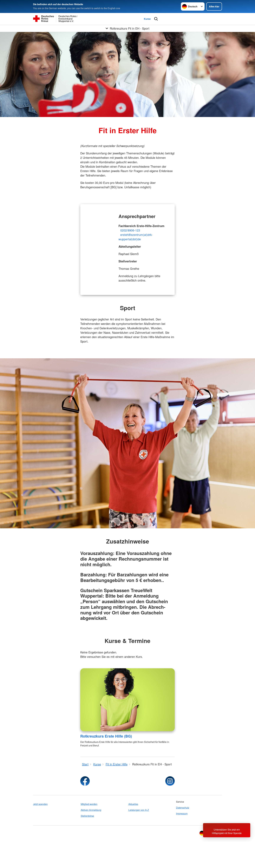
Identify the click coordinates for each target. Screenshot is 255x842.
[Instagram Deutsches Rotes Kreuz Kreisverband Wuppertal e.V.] (170, 781)
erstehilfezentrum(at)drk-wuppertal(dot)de (135, 236)
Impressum (182, 813)
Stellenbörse (87, 816)
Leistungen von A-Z (138, 810)
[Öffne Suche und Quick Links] (156, 19)
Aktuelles (133, 804)
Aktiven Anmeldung (91, 810)
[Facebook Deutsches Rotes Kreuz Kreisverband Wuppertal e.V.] (85, 781)
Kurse (147, 18)
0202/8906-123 (130, 230)
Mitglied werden (89, 804)
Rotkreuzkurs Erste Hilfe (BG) (106, 736)
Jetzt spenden (40, 804)
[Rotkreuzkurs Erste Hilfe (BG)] (127, 699)
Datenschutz (182, 807)
